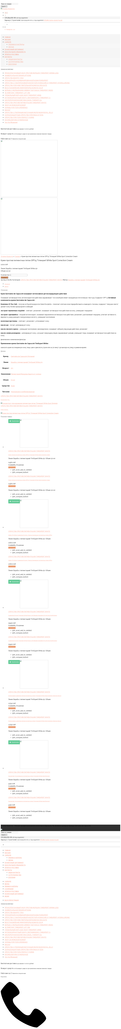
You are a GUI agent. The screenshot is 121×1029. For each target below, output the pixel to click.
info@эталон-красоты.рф (53, 20)
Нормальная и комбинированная (23, 392)
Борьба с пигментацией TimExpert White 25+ (84, 280)
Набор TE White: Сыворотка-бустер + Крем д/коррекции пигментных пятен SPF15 (30, 535)
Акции (7, 896)
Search (4, 6)
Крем (13, 386)
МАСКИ (7, 110)
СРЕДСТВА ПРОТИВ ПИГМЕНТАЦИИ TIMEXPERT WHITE (25, 103)
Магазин (8, 853)
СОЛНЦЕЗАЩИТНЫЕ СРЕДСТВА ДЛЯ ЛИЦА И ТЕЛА (24, 115)
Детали (6, 286)
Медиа (10, 860)
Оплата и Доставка (12, 867)
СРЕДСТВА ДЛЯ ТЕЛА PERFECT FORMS (19, 117)
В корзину (4, 277)
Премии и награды (15, 858)
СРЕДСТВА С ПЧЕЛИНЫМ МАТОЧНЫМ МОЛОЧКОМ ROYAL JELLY (29, 112)
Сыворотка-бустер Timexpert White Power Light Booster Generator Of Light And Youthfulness (32, 615)
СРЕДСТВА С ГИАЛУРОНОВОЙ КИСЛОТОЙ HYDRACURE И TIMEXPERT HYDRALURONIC (37, 83)
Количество (5, 275)
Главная (7, 850)
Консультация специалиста (15, 865)
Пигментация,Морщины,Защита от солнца (26, 374)
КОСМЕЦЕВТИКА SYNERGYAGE (16, 120)
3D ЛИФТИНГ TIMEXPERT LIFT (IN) (17, 93)
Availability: (12, 465)
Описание (7, 284)
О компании (9, 889)
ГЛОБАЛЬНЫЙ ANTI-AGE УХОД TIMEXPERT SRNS (23, 95)
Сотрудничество (14, 875)
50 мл (13, 380)
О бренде (8, 855)
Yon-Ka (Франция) (11, 122)
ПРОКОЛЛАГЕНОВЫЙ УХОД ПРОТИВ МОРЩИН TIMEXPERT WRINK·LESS (32, 73)
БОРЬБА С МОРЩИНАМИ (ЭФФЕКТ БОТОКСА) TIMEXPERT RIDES (29, 90)
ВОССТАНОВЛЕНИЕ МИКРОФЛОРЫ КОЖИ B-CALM (24, 88)
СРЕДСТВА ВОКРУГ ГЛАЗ (14, 78)
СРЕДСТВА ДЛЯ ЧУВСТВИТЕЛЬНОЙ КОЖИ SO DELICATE (26, 85)
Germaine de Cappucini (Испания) (23, 356)
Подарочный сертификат (14, 862)
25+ (12, 368)
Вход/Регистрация (12, 900)
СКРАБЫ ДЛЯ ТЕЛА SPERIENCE (16, 108)
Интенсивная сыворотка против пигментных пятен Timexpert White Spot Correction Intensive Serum (34, 695)
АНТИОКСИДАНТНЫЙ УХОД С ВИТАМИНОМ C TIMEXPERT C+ (28, 98)
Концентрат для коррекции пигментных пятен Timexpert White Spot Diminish (29, 776)
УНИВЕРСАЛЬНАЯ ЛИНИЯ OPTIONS (18, 75)
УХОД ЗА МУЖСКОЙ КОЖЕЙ (15, 105)
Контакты (8, 870)
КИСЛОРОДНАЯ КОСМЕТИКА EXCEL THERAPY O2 (23, 100)
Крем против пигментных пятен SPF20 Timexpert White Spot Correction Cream (29, 454)
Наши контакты (14, 872)
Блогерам (11, 877)
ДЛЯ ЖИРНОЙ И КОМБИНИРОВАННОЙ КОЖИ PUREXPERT (26, 80)
